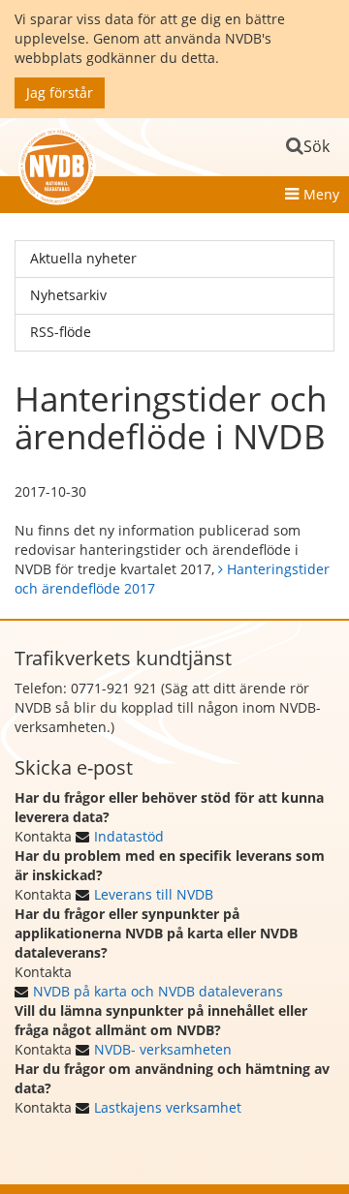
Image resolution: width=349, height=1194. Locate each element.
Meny (321, 194)
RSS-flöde (60, 331)
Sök (316, 146)
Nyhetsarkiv (68, 295)
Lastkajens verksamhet (167, 1107)
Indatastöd (129, 836)
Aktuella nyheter (83, 258)
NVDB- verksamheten (163, 1049)
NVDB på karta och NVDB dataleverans (158, 991)
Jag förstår (59, 92)
